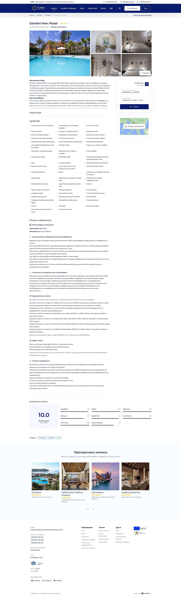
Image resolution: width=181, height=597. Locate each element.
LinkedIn (51, 438)
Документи (120, 533)
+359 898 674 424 (111, 2)
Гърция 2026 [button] (92, 8)
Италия (48, 15)
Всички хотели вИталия (142, 15)
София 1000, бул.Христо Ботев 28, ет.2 (47, 530)
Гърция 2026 (103, 542)
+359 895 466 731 (37, 543)
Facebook (42, 438)
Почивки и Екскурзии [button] (68, 8)
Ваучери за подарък (122, 542)
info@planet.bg (37, 557)
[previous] (88, 509)
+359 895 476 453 (128, 2)
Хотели (39, 15)
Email (59, 438)
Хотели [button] (54, 8)
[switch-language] (119, 8)
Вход (146, 8)
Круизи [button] (103, 8)
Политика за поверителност (87, 544)
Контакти (85, 536)
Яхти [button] (82, 8)
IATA (37, 569)
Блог (82, 530)
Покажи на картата (58, 27)
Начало (31, 15)
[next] (93, 509)
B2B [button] (111, 8)
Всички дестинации (103, 535)
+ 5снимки (145, 73)
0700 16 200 (35, 550)
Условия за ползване (88, 539)
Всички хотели (104, 530)
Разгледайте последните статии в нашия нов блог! (52, 2)
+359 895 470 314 (144, 2)
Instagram (48, 580)
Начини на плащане (88, 548)
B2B (117, 530)
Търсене (136, 107)
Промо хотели (103, 539)
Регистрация (132, 8)
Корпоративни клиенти (121, 538)
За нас (83, 533)
